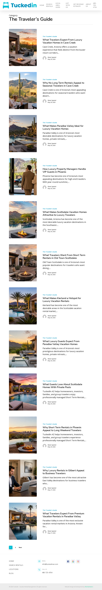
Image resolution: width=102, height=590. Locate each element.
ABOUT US (88, 5)
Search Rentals (16, 565)
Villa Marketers (89, 587)
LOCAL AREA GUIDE (58, 5)
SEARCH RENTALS (49, 5)
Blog (11, 573)
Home (11, 561)
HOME (42, 5)
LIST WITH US (68, 5)
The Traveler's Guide (50, 36)
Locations (14, 569)
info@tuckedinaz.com (50, 564)
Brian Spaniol (52, 57)
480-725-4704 (95, 5)
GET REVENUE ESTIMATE (78, 5)
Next (20, 547)
